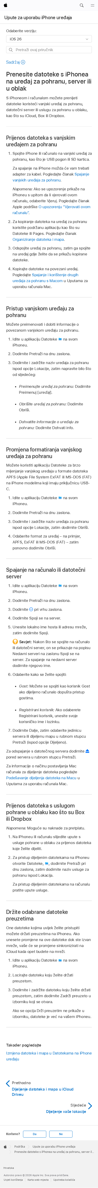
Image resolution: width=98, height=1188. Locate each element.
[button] (81, 5)
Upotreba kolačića (64, 1179)
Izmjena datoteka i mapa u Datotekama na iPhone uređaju (49, 1056)
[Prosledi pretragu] (11, 49)
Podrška (19, 1146)
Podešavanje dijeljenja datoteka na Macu (41, 778)
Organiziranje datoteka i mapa (38, 239)
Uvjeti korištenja (13, 1179)
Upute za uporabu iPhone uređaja (38, 17)
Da (34, 1134)
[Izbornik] (92, 5)
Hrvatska (8, 1168)
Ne (61, 1134)
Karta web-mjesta (38, 1179)
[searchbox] (49, 49)
